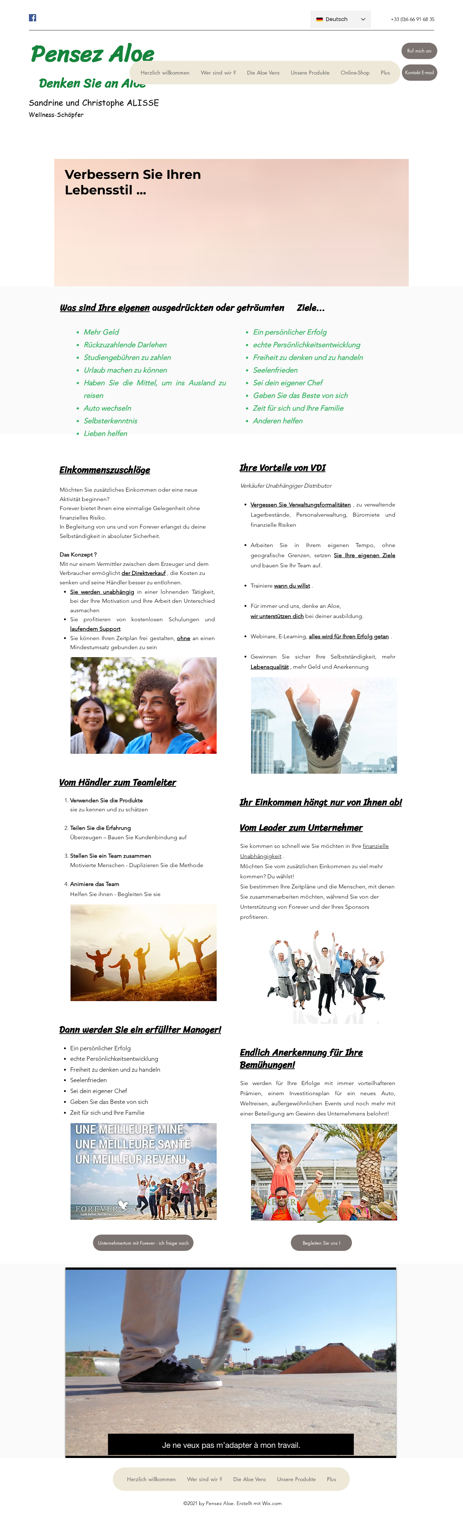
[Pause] (75, 1448)
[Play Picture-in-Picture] (374, 1448)
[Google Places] (32, 17)
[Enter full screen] (386, 1448)
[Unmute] (87, 1448)
